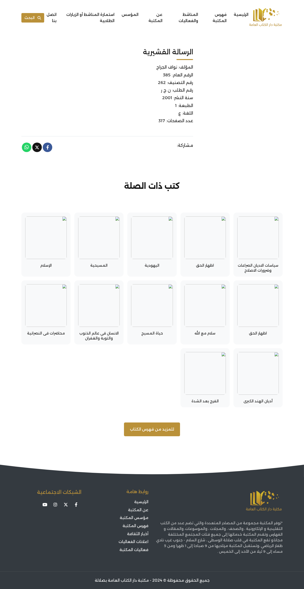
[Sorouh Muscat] (265, 18)
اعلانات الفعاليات (133, 541)
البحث (29, 17)
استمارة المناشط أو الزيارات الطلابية (90, 17)
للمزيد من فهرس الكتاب (152, 429)
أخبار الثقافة (137, 534)
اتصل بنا (52, 17)
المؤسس (130, 14)
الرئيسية (241, 14)
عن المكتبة (155, 17)
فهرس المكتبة (220, 17)
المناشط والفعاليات (188, 17)
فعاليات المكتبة (133, 549)
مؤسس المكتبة (134, 517)
